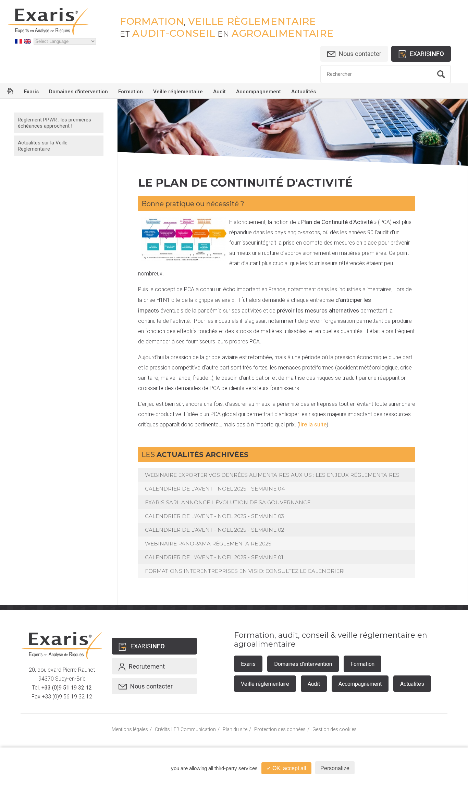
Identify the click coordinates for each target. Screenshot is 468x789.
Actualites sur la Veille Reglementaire (42, 146)
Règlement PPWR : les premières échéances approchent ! (54, 123)
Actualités (303, 92)
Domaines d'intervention (78, 92)
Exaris (31, 92)
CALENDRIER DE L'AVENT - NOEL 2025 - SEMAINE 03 (214, 516)
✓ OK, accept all (286, 768)
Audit (219, 92)
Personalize (334, 768)
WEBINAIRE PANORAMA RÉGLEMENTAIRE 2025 (208, 543)
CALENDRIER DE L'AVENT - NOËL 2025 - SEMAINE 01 (214, 557)
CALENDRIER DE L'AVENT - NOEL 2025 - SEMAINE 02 (214, 530)
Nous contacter (360, 53)
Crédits (162, 729)
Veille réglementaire (178, 92)
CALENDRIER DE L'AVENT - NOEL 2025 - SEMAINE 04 (215, 488)
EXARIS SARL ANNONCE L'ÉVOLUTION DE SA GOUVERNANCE (227, 502)
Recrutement (147, 666)
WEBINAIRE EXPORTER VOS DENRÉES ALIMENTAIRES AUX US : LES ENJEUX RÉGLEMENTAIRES (272, 475)
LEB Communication (193, 729)
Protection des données (280, 729)
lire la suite (313, 424)
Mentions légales (130, 729)
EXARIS (427, 53)
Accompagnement (258, 92)
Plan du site (235, 729)
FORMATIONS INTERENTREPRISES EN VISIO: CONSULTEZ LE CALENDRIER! (244, 571)
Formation (130, 92)
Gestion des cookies (334, 729)
